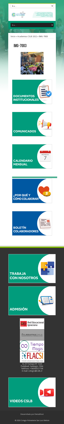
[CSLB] (32, 15)
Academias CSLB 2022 (27, 36)
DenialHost (39, 414)
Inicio (13, 36)
